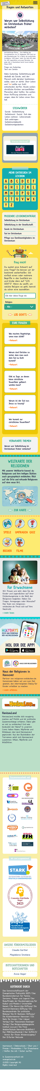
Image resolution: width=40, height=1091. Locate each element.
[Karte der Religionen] (20, 496)
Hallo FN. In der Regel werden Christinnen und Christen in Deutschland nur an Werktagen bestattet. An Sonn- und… (13, 388)
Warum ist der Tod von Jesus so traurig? (19, 402)
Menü (35, 2)
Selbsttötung (18, 111)
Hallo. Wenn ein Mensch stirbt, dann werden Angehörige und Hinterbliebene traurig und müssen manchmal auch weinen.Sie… (13, 340)
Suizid (19, 114)
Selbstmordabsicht (13, 122)
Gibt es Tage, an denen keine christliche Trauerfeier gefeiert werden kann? (19, 380)
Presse (6, 1048)
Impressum (7, 1045)
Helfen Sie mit (10, 1051)
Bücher (7, 551)
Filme (19, 551)
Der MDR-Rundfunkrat (13, 1032)
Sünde (7, 111)
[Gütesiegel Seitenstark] (20, 872)
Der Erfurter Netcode (13, 1037)
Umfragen (19, 532)
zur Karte (20, 510)
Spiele (7, 532)
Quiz (32, 532)
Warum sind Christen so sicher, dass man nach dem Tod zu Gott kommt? (19, 356)
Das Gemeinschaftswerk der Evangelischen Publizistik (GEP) (16, 991)
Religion (8, 302)
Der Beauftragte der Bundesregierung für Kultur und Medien (20, 1001)
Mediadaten (16, 1048)
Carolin (15, 69)
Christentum (20, 15)
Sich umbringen (11, 119)
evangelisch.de (9, 1059)
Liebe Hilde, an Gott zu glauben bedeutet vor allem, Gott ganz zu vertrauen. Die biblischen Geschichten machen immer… (13, 364)
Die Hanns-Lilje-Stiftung (21, 1006)
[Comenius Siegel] (20, 895)
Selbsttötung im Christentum (17, 220)
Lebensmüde (25, 117)
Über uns (32, 1045)
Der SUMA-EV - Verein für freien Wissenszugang (20, 1033)
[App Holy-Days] (20, 636)
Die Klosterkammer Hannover (16, 1016)
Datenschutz (20, 1045)
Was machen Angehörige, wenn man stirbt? (20, 335)
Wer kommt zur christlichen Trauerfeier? (19, 420)
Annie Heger (20, 973)
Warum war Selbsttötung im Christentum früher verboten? (17, 447)
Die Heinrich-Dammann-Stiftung (20, 1007)
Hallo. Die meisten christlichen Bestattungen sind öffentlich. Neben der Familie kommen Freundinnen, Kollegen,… (13, 426)
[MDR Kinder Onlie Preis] (20, 921)
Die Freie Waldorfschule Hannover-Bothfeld (18, 1028)
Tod (9, 84)
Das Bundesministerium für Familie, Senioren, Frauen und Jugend (19, 996)
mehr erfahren (10, 690)
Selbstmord (10, 114)
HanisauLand (9, 713)
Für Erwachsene (31, 1048)
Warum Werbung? (20, 141)
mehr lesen (9, 612)
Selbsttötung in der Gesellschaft (18, 224)
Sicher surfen (26, 1051)
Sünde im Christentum (14, 229)
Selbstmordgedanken (14, 124)
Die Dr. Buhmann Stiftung (22, 1014)
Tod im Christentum (13, 233)
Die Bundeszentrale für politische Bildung (17, 1011)
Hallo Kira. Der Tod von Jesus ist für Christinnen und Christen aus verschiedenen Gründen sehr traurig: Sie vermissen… (13, 407)
